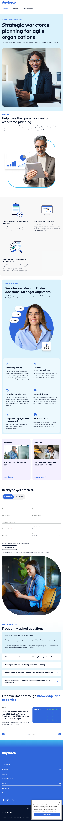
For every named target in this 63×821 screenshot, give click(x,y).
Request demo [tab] (8, 497)
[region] (46, 810)
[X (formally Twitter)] (12, 799)
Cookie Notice (27, 817)
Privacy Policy (16, 543)
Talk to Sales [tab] (19, 497)
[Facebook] (3, 799)
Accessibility (17, 817)
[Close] (59, 802)
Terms (10, 817)
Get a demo (8, 547)
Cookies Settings (46, 814)
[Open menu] (59, 2)
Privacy (4, 817)
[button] (3, 734)
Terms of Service (41, 552)
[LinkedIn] (8, 799)
